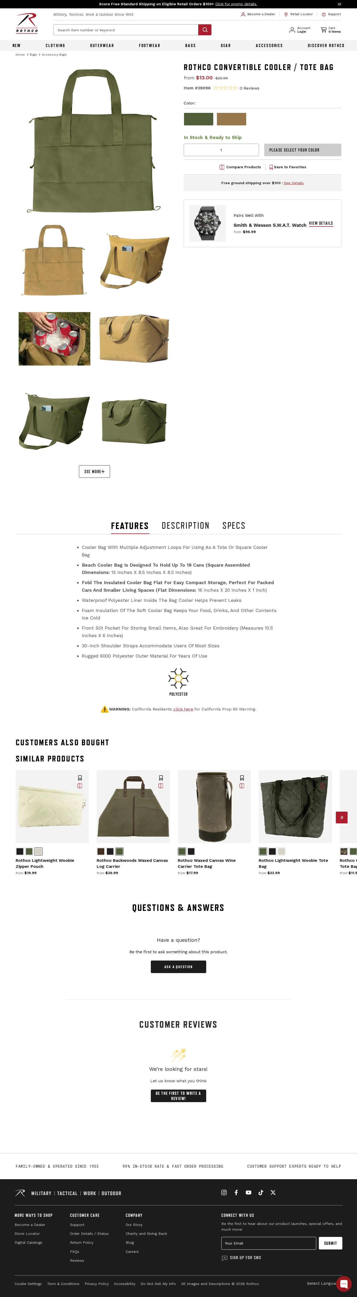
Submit (330, 1243)
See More (92, 471)
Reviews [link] (77, 1260)
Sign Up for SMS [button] (245, 1257)
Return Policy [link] (81, 1242)
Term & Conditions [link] (63, 1284)
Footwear (149, 45)
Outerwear (102, 45)
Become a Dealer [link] (30, 1225)
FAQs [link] (74, 1251)
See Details (294, 183)
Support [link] (77, 1225)
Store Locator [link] (27, 1233)
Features (130, 525)
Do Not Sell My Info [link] (158, 1284)
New (17, 45)
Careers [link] (132, 1251)
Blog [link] (130, 1242)
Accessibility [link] (124, 1284)
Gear (226, 45)
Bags (190, 45)
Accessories (269, 45)
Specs (234, 525)
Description (186, 525)
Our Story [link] (134, 1225)
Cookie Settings (28, 1284)
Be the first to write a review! (178, 1096)
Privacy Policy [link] (97, 1284)
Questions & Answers (178, 907)
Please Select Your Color (294, 150)
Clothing (55, 45)
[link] (258, 14)
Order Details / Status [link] (89, 1233)
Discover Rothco (326, 45)
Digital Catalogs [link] (28, 1242)
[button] (178, 4)
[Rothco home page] (27, 23)
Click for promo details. (236, 7)
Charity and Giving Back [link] (146, 1233)
